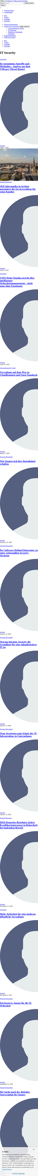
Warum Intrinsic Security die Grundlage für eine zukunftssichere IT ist (18, 645)
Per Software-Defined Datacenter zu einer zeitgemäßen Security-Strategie (19, 553)
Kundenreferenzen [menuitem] (10, 35)
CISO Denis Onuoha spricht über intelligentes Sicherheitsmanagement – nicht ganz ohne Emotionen (17, 282)
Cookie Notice (7, 1169)
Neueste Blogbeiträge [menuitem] (11, 24)
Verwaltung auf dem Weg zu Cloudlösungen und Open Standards (18, 373)
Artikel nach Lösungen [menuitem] (11, 26)
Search (2, 3)
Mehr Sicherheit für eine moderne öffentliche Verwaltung (18, 915)
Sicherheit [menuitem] (11, 34)
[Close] (33, 1149)
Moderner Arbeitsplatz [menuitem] (15, 32)
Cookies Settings (18, 1173)
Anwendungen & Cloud (8, 368)
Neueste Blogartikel (6, 457)
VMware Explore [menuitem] (9, 37)
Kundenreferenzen (6, 182)
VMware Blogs (9, 10)
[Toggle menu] (1, 7)
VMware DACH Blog (20, 1)
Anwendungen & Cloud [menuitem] (16, 28)
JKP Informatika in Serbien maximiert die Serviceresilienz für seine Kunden (18, 189)
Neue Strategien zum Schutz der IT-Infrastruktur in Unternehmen (18, 734)
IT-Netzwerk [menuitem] (12, 30)
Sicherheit (3, 59)
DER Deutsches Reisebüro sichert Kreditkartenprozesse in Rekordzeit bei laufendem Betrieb (18, 825)
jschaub (2, 146)
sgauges (2, 268)
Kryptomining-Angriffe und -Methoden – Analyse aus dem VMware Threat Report (15, 66)
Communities (8, 12)
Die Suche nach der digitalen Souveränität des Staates (15, 1093)
